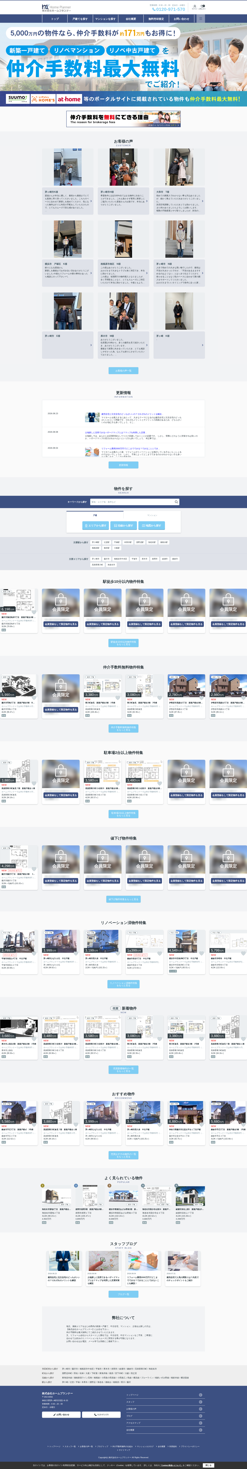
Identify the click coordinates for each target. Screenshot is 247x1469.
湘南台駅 (164, 542)
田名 (76, 1373)
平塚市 (134, 559)
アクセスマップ (133, 1423)
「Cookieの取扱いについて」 (171, 1465)
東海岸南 (103, 1373)
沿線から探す (125, 525)
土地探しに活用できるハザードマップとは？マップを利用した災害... (116, 432)
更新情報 (123, 465)
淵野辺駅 (140, 542)
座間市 (155, 559)
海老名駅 (152, 542)
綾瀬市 (165, 559)
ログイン (195, 9)
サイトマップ (124, 1450)
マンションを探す (105, 18)
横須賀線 (185, 1378)
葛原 (111, 1373)
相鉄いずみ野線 (162, 1378)
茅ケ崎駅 (95, 542)
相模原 (116, 1382)
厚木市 (144, 559)
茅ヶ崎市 (95, 559)
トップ (55, 18)
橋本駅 (106, 548)
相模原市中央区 (120, 559)
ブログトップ (102, 1446)
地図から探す (153, 525)
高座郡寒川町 (97, 565)
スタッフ (130, 1402)
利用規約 (173, 1446)
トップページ (132, 1395)
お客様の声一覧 (123, 371)
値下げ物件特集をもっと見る (123, 899)
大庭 (88, 1373)
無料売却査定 (156, 18)
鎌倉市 (175, 559)
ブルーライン (147, 1378)
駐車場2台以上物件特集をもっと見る (123, 814)
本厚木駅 (128, 542)
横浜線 (136, 1378)
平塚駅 (117, 542)
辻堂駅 (106, 542)
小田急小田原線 (109, 1378)
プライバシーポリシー (190, 1446)
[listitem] (61, 611)
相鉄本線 (175, 1378)
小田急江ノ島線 (124, 1378)
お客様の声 (131, 1409)
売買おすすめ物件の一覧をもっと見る (123, 1155)
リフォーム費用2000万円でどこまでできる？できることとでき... (130, 448)
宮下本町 (119, 1373)
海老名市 (111, 565)
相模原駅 (95, 548)
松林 (82, 1373)
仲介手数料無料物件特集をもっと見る (123, 728)
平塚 (78, 1382)
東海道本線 (67, 1378)
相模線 (97, 1378)
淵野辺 (92, 1382)
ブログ (129, 1416)
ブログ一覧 (123, 1294)
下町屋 (94, 1373)
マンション (152, 515)
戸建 (95, 515)
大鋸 (127, 1373)
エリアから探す (97, 525)
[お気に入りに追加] (34, 612)
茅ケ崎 (65, 1382)
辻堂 (72, 1382)
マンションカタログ (145, 1446)
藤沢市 (106, 559)
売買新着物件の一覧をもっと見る (123, 1069)
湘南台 (108, 1382)
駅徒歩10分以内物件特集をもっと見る (123, 643)
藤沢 (129, 1382)
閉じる (209, 1465)
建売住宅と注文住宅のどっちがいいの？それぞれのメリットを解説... (132, 414)
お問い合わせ (181, 18)
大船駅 (117, 548)
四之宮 (134, 1373)
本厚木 (85, 1382)
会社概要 (131, 18)
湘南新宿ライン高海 (83, 1378)
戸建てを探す (80, 18)
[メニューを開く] (201, 18)
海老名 (100, 1382)
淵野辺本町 (67, 1373)
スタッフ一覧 (70, 1446)
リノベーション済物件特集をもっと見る (123, 984)
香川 (123, 1382)
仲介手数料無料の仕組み (122, 1446)
